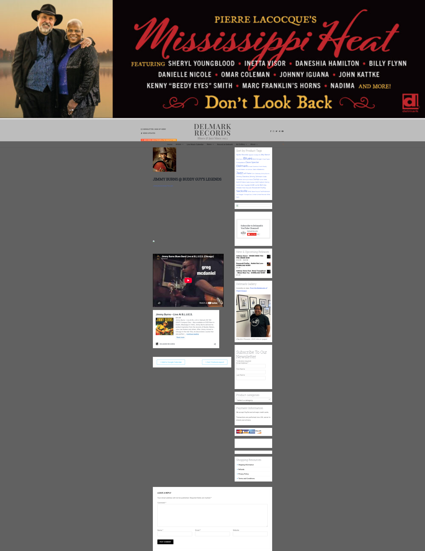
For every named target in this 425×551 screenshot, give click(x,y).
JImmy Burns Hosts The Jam (163, 186)
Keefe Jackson (250, 182)
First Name (240, 369)
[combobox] (253, 399)
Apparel (250, 155)
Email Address (242, 363)
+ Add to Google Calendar (171, 362)
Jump (256, 179)
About (252, 144)
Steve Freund (256, 191)
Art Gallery (240, 144)
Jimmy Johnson (256, 177)
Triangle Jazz (248, 194)
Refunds (241, 469)
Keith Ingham (260, 182)
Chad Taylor (266, 159)
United (254, 194)
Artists (178, 144)
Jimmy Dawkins (242, 177)
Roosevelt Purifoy (259, 188)
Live (252, 185)
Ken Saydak (245, 185)
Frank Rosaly (263, 166)
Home (169, 144)
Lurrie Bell (259, 185)
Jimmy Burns (265, 173)
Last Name (240, 375)
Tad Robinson (265, 191)
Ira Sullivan (249, 169)
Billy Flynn (239, 159)
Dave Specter (252, 162)
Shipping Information (246, 465)
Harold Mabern (240, 169)
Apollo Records (242, 155)
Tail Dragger (239, 194)
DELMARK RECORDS (212, 129)
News (209, 144)
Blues (247, 158)
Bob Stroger (257, 159)
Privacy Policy (243, 474)
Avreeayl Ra (257, 155)
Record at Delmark (225, 144)
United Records (261, 194)
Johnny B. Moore (248, 179)
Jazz (239, 173)
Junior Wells (263, 179)
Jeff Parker (247, 173)
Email (198, 530)
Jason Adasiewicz (258, 169)
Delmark (242, 166)
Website (236, 530)
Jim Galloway (256, 173)
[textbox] (253, 400)
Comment (161, 503)
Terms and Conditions (246, 479)
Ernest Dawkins (253, 166)
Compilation (240, 162)
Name (160, 530)
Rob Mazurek (246, 188)
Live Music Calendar (195, 144)
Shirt (249, 191)
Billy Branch (265, 155)
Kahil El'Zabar (241, 182)
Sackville (241, 191)
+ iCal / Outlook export (214, 362)
